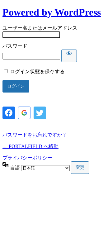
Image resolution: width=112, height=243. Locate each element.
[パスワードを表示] (69, 56)
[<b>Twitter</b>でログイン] (40, 113)
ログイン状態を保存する (37, 71)
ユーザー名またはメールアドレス (39, 28)
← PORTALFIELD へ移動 (30, 146)
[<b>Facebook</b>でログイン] (8, 113)
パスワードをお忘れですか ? (34, 134)
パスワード (14, 46)
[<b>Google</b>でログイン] (24, 113)
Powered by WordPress (51, 12)
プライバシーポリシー (27, 157)
